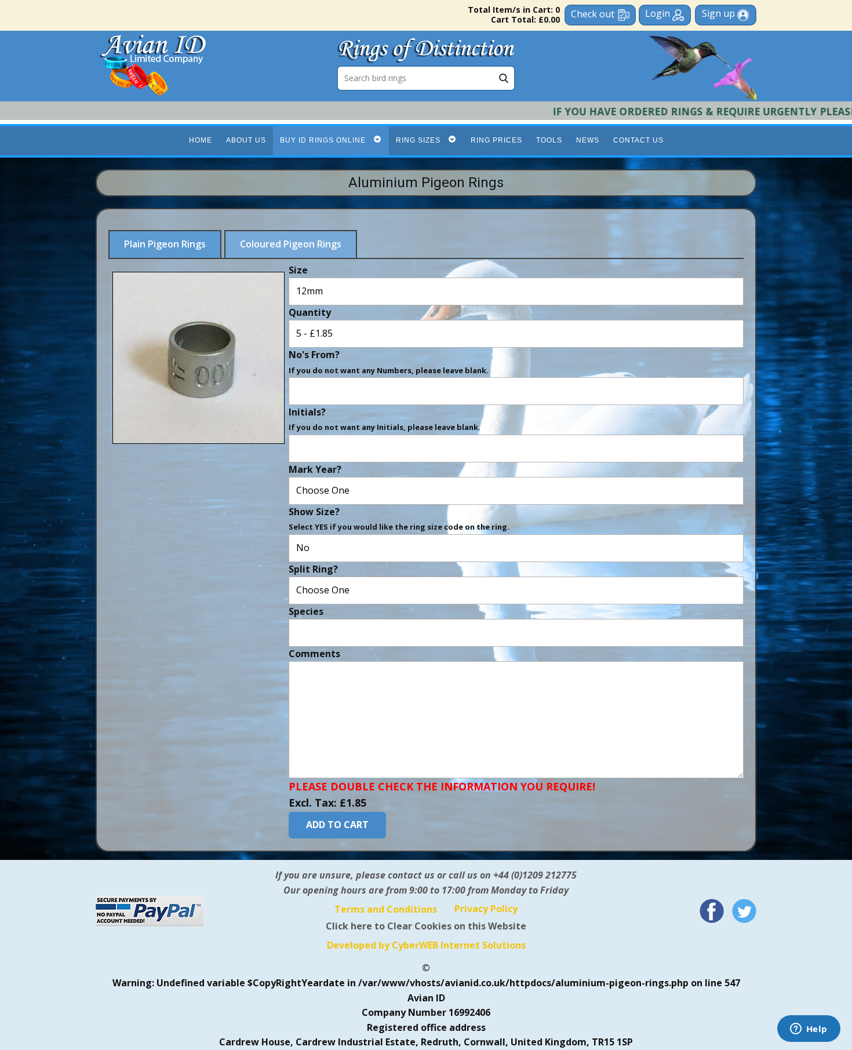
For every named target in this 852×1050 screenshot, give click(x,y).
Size (298, 269)
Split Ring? (313, 568)
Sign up (719, 13)
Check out (592, 14)
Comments (314, 653)
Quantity (310, 311)
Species (306, 610)
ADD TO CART (337, 824)
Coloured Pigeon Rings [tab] (290, 244)
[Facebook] (712, 911)
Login (658, 13)
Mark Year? (315, 468)
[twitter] (744, 911)
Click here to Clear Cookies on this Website (426, 926)
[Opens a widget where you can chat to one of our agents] (808, 1029)
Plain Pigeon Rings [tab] (165, 244)
